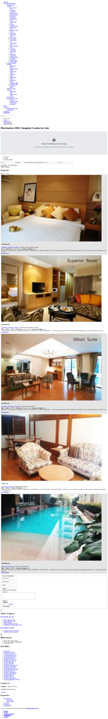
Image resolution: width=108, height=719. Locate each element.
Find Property (12, 3)
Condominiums (5, 253)
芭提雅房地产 (7, 715)
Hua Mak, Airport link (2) (10, 672)
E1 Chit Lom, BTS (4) (9, 654)
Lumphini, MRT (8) (9, 676)
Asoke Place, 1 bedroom (7, 486)
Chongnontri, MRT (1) (9, 652)
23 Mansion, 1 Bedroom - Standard (10, 247)
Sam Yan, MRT (14, 84)
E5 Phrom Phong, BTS (13, 17)
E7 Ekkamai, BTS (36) (9, 668)
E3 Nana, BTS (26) (9, 662)
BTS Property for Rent (7, 627)
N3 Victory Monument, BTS (13, 35)
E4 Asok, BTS (13, 14)
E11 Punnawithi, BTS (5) (10, 655)
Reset (2, 166)
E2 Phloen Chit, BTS (12, 11)
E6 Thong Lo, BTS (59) (10, 666)
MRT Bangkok (11, 63)
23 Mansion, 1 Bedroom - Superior (10, 327)
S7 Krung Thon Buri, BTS (14, 58)
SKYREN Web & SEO (32, 708)
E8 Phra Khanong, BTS (14, 25)
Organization (10, 110)
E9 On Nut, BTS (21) (9, 671)
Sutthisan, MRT (14, 83)
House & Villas (14, 101)
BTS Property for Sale (7, 616)
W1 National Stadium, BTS (13, 61)
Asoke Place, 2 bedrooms (7, 566)
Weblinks (6, 717)
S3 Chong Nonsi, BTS (13, 49)
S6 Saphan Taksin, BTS (13, 55)
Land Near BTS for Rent (11, 631)
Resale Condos (8, 622)
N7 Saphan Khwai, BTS (13, 39)
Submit (7, 166)
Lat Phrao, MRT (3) (9, 675)
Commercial (13, 102)
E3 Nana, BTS (14, 13)
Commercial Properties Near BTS (13, 624)
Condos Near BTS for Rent (11, 630)
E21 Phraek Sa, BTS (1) (10, 661)
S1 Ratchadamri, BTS (13, 43)
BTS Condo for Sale (9, 619)
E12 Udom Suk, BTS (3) (10, 656)
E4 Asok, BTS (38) (9, 663)
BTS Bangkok (11, 5)
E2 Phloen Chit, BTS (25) (10, 659)
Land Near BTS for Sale (10, 623)
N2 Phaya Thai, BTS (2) (10, 678)
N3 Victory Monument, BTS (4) (12, 679)
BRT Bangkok (11, 89)
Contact (6, 712)
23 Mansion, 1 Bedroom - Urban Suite (10, 406)
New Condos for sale (9, 621)
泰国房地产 (7, 112)
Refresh (11, 604)
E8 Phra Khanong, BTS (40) (11, 669)
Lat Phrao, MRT (12, 75)
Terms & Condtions (9, 714)
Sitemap (6, 711)
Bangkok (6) (7, 651)
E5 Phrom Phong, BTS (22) (11, 665)
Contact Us (3, 692)
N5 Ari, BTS (13, 37)
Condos (12, 100)
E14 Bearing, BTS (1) (9, 658)
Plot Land (12, 104)
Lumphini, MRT (12, 86)
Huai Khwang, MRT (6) (10, 673)
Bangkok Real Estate (12, 108)
